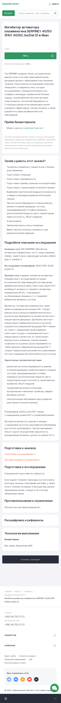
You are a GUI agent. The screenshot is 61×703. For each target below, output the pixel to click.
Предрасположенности (15, 595)
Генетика (27, 591)
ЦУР (30, 659)
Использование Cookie (15, 663)
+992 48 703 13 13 (15, 616)
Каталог (8, 13)
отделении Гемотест (33, 128)
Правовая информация (15, 659)
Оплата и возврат (27, 656)
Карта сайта (10, 656)
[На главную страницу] (10, 4)
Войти (55, 4)
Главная (8, 591)
